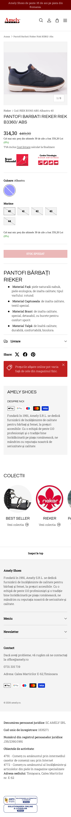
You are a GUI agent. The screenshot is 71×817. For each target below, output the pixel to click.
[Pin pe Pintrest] (33, 354)
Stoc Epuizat (35, 253)
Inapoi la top (35, 553)
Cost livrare (23, 147)
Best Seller (18, 518)
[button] (57, 20)
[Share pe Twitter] (17, 354)
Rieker (7, 110)
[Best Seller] (18, 499)
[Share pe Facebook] (25, 354)
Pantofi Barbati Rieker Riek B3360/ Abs (33, 36)
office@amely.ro (18, 659)
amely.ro (16, 702)
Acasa (7, 36)
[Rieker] (50, 499)
